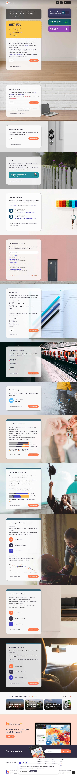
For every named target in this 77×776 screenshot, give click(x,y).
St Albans (26, 3)
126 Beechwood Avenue (15, 269)
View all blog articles (34, 697)
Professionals (46, 761)
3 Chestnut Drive (13, 266)
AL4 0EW (40, 3)
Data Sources (54, 763)
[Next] (70, 697)
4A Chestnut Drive (13, 256)
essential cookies (29, 768)
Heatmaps (45, 759)
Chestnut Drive (35, 3)
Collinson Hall (32, 205)
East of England (20, 3)
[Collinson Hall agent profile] (11, 210)
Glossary (53, 761)
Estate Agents (39, 761)
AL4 (30, 3)
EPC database (20, 94)
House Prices (39, 759)
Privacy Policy (51, 766)
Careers (61, 761)
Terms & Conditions (43, 766)
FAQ (52, 759)
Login (61, 763)
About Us (61, 759)
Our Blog (45, 763)
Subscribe (66, 751)
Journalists (39, 763)
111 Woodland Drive (14, 259)
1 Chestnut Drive (13, 262)
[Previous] (61, 697)
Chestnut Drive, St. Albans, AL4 (16, 54)
